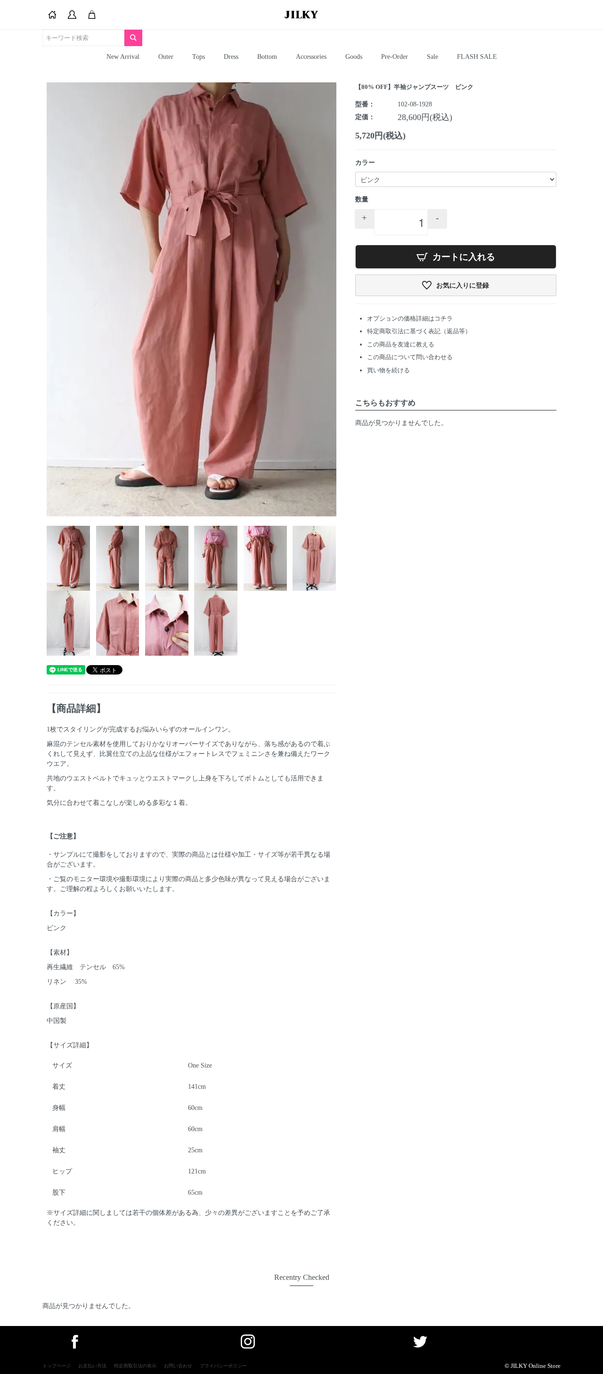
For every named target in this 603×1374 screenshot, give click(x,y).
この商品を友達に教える (400, 344)
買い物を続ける (388, 370)
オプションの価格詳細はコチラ (410, 318)
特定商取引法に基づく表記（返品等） (419, 331)
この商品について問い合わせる (410, 357)
